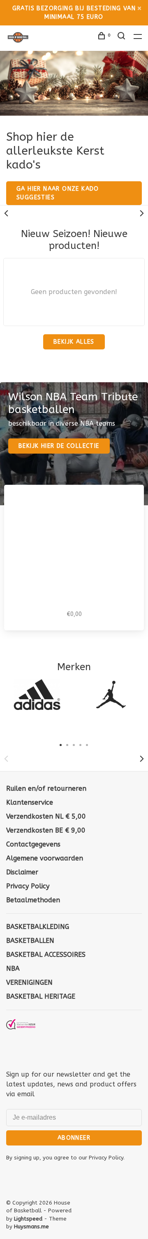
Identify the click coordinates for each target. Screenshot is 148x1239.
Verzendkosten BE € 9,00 (46, 830)
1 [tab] (61, 744)
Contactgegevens (33, 844)
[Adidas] (37, 694)
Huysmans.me (31, 1226)
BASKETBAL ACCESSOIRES (46, 954)
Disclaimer (22, 872)
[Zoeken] (122, 37)
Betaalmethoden (33, 900)
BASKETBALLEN (30, 941)
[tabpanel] (37, 694)
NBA (13, 968)
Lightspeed (28, 1219)
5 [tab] (87, 744)
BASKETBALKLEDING (37, 927)
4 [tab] (80, 744)
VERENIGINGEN (29, 982)
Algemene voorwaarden (44, 858)
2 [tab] (67, 744)
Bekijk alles (74, 341)
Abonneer (74, 1137)
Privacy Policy (27, 886)
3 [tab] (74, 744)
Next (142, 213)
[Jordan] (111, 694)
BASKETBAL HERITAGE (40, 996)
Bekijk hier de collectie (58, 446)
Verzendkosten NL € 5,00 (46, 816)
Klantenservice (29, 802)
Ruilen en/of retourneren (46, 788)
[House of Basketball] (20, 1038)
